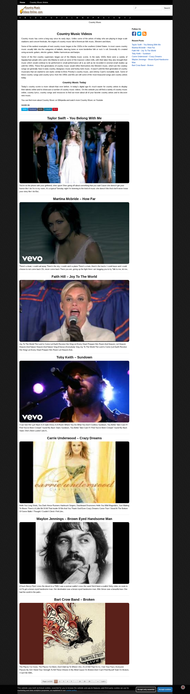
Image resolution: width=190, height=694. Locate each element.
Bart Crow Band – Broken (74, 599)
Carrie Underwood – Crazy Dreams (74, 438)
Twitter (24, 109)
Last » (103, 681)
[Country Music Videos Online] (32, 15)
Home (22, 2)
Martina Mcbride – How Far (74, 199)
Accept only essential (145, 689)
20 (85, 681)
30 (89, 681)
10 (80, 681)
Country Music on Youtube (92, 100)
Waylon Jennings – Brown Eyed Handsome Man (74, 519)
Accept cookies (165, 689)
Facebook (32, 109)
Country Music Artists (39, 2)
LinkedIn (48, 109)
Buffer (41, 109)
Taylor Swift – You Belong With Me (74, 118)
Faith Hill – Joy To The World (74, 277)
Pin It (55, 109)
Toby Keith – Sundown (74, 357)
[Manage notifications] (183, 687)
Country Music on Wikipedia (54, 100)
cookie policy (71, 690)
